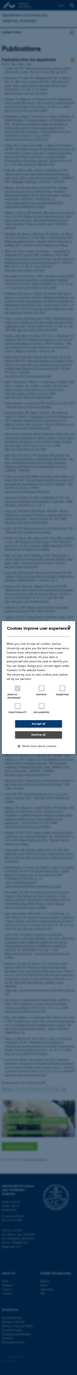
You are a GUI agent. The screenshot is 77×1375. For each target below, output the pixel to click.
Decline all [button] (38, 734)
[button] (38, 746)
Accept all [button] (38, 723)
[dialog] (38, 687)
